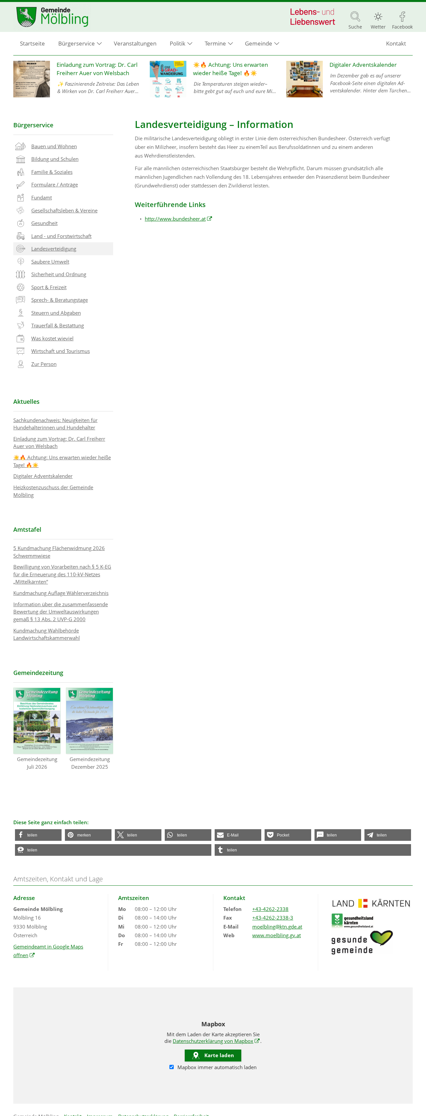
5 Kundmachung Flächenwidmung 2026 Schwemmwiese (59, 552)
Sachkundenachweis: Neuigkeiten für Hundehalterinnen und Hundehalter (55, 424)
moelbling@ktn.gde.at (277, 926)
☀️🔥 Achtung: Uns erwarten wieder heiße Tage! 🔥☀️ (62, 461)
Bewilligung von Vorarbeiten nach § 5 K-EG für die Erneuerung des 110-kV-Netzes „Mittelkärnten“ (62, 574)
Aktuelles (26, 401)
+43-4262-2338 (270, 909)
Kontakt (396, 43)
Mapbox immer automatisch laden (216, 1067)
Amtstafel (27, 529)
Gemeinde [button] (258, 43)
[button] (38, 835)
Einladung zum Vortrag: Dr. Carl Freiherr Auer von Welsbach (59, 442)
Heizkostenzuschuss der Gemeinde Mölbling (53, 491)
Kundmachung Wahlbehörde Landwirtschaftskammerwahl (46, 634)
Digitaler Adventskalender (43, 476)
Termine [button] (215, 43)
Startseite (32, 43)
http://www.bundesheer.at (178, 218)
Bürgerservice (33, 125)
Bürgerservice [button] (76, 43)
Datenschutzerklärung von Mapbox (216, 1041)
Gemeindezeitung (38, 673)
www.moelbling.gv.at (276, 935)
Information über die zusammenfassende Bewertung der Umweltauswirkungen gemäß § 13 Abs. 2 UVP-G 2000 (60, 611)
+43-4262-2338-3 (272, 917)
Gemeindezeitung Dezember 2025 (90, 763)
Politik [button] (177, 43)
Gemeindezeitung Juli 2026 (37, 763)
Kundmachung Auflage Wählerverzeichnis (60, 593)
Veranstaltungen (135, 43)
